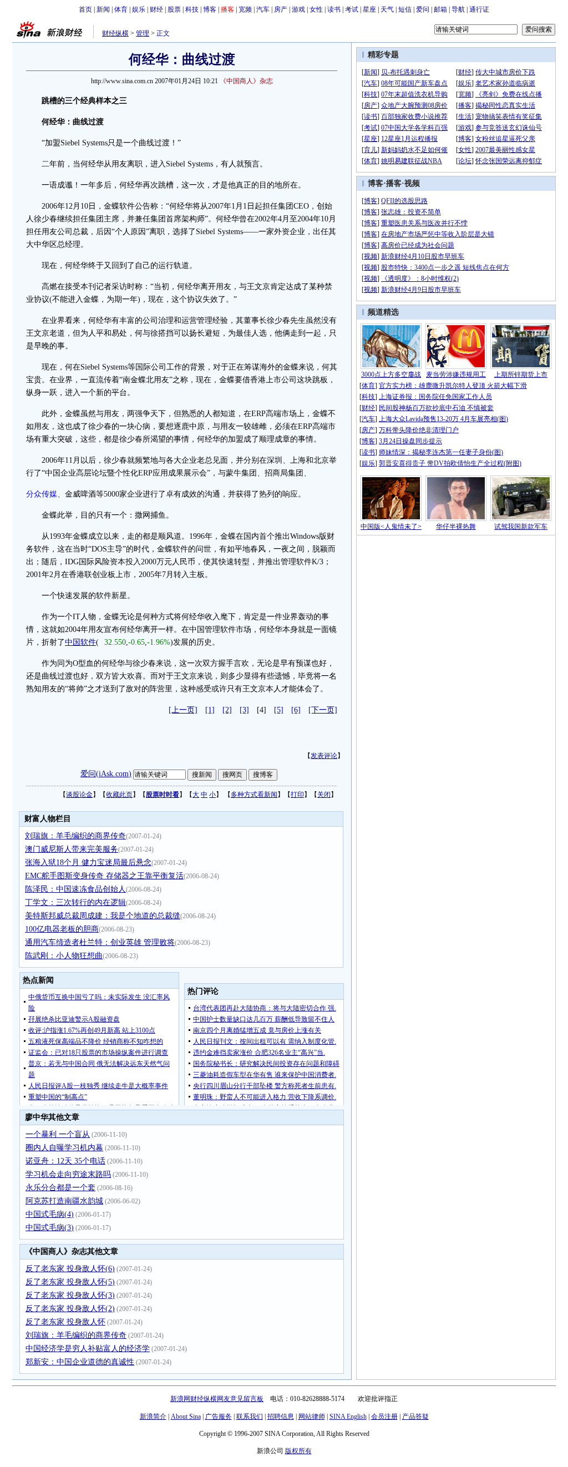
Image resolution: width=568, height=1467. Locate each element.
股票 (174, 9)
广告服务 (218, 1416)
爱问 (422, 9)
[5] (278, 710)
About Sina (186, 1416)
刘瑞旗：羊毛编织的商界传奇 (75, 836)
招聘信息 (280, 1416)
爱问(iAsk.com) (105, 774)
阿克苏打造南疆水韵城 (64, 1201)
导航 (458, 9)
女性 (316, 9)
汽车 (263, 9)
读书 (334, 9)
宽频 (245, 9)
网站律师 (311, 1416)
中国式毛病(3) (50, 1227)
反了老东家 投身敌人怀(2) (70, 1308)
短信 (405, 9)
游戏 (298, 9)
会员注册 (384, 1416)
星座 (369, 9)
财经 (156, 9)
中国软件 (80, 642)
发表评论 (324, 756)
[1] (210, 710)
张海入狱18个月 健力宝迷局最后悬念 (88, 862)
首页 (85, 9)
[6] (296, 710)
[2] (227, 710)
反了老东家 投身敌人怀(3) (70, 1295)
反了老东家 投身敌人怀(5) (70, 1282)
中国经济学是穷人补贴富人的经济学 (88, 1348)
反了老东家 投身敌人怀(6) (70, 1268)
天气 (387, 9)
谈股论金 (79, 794)
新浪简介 (153, 1416)
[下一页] (322, 710)
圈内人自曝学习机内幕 (64, 1148)
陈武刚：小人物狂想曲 (64, 956)
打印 (297, 794)
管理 (142, 33)
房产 (280, 9)
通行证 (479, 9)
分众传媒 (41, 494)
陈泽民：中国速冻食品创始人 (75, 889)
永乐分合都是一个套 (60, 1187)
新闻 (103, 9)
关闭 (324, 794)
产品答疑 (415, 1416)
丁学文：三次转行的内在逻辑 (75, 902)
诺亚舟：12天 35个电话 (65, 1161)
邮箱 (440, 9)
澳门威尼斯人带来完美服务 (71, 849)
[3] (244, 710)
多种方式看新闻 (254, 794)
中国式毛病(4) (50, 1214)
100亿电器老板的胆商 (62, 929)
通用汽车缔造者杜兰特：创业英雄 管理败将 (100, 942)
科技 (192, 9)
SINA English (348, 1416)
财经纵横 (115, 33)
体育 (121, 9)
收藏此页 (119, 794)
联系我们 (249, 1416)
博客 (209, 9)
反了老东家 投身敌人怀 (65, 1322)
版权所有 (298, 1451)
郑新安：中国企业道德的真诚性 (80, 1362)
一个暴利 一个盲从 (58, 1134)
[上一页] (183, 710)
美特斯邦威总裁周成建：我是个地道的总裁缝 (102, 916)
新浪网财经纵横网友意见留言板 (216, 1399)
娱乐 (138, 9)
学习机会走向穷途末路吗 (68, 1174)
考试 (351, 9)
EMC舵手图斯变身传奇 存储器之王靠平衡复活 (104, 876)
